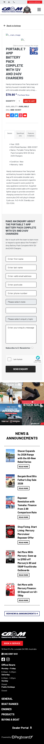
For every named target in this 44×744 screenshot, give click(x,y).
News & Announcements (22, 435)
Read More (23, 467)
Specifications (20, 134)
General (7, 698)
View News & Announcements (21, 613)
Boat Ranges (9, 703)
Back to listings (13, 25)
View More (10, 455)
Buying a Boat (10, 719)
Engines (6, 709)
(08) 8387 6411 (11, 654)
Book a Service (12, 643)
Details (9, 133)
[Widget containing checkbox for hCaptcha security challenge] (24, 359)
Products (7, 714)
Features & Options (31, 134)
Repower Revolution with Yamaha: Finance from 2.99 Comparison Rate (27, 505)
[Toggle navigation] (39, 9)
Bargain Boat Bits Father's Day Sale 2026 (27, 480)
